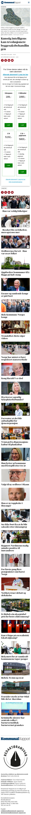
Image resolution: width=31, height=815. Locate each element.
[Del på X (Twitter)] (5, 60)
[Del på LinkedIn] (9, 60)
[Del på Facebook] (2, 60)
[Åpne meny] (29, 2)
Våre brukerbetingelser (15, 182)
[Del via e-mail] (12, 60)
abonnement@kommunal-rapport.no (13, 813)
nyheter (4, 188)
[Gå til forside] (11, 2)
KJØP (8, 125)
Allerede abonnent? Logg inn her (15, 75)
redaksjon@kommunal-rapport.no (12, 811)
